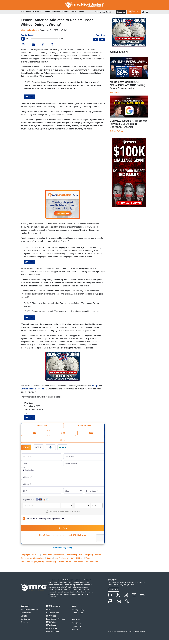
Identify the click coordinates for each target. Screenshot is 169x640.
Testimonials (100, 12)
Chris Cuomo (47, 555)
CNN (72, 558)
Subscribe (121, 12)
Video (88, 558)
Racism (50, 558)
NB (80, 555)
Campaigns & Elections (30, 555)
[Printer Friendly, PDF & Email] (33, 45)
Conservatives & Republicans (32, 558)
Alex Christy (114, 92)
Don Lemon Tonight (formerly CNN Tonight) (38, 562)
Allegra (95, 386)
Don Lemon (59, 555)
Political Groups (64, 562)
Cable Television (91, 562)
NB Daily (79, 558)
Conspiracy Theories (92, 555)
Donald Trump (71, 555)
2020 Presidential (61, 558)
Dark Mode (110, 12)
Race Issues (78, 562)
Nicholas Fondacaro (30, 30)
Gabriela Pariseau (116, 131)
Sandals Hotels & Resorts (32, 389)
